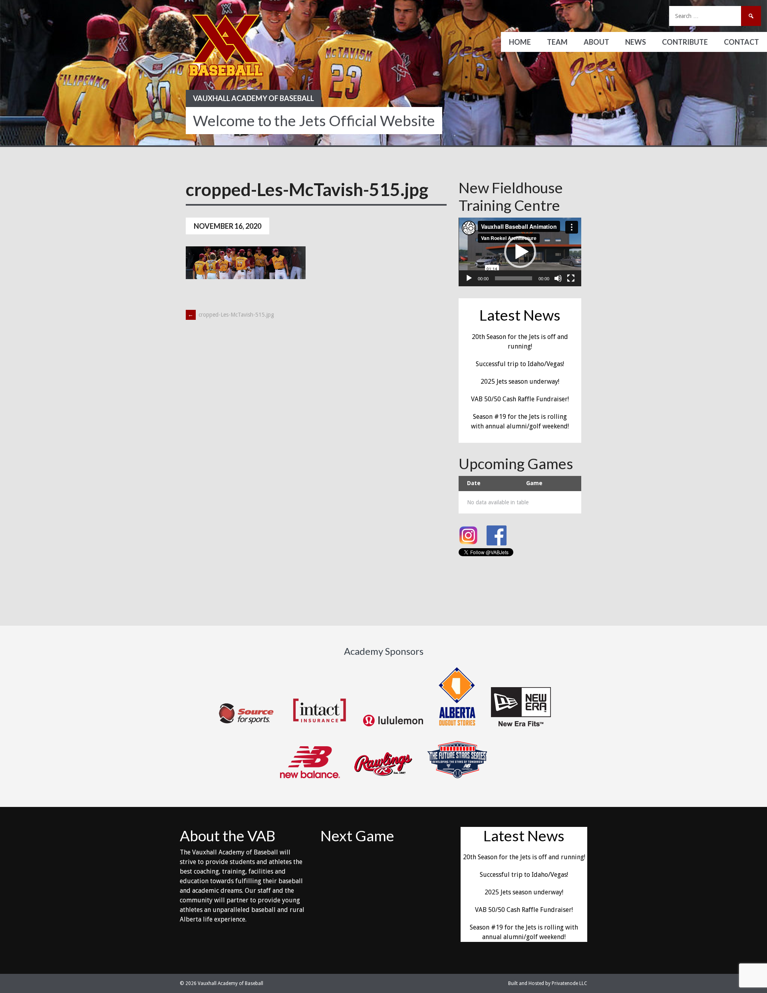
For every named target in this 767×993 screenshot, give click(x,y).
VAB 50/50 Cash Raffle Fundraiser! (520, 399)
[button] (520, 252)
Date (474, 483)
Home (520, 42)
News (635, 42)
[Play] (469, 278)
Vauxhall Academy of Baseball (253, 98)
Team (557, 42)
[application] (520, 252)
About (596, 42)
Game (534, 483)
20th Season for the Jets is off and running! (524, 857)
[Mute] (558, 278)
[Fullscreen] (571, 278)
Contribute (685, 42)
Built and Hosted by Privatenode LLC (547, 983)
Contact (741, 42)
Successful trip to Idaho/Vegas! (520, 364)
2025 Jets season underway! (520, 381)
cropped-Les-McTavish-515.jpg (231, 314)
